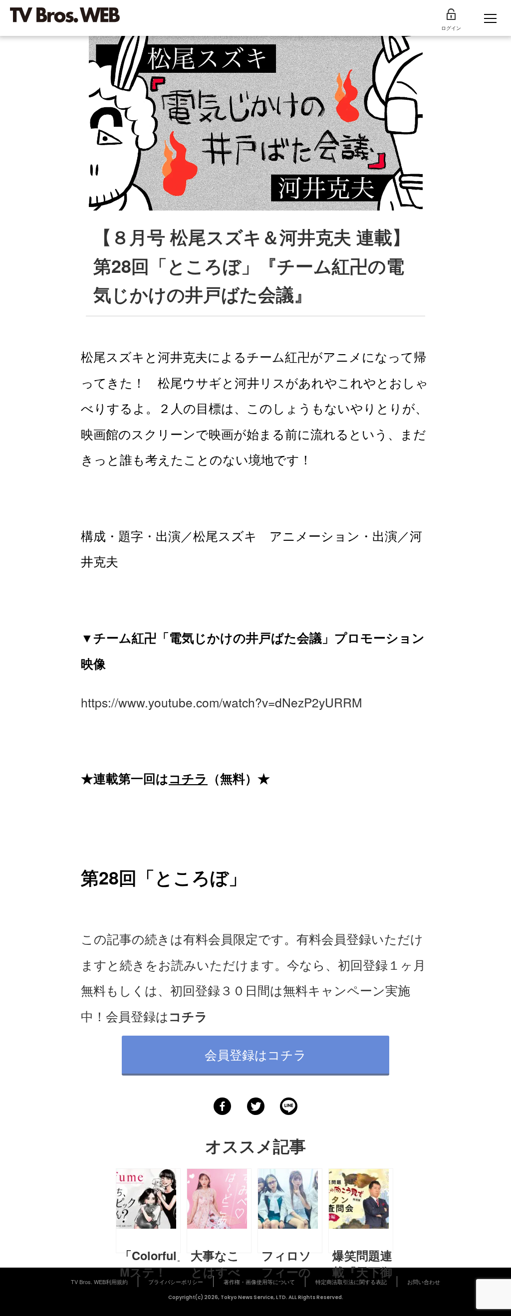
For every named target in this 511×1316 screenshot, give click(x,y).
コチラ (188, 778)
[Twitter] (255, 1106)
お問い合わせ (423, 1282)
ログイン (451, 27)
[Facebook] (222, 1106)
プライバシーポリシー (175, 1282)
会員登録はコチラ (255, 1054)
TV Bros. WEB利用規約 (99, 1282)
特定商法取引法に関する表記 (351, 1282)
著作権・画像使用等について (259, 1282)
